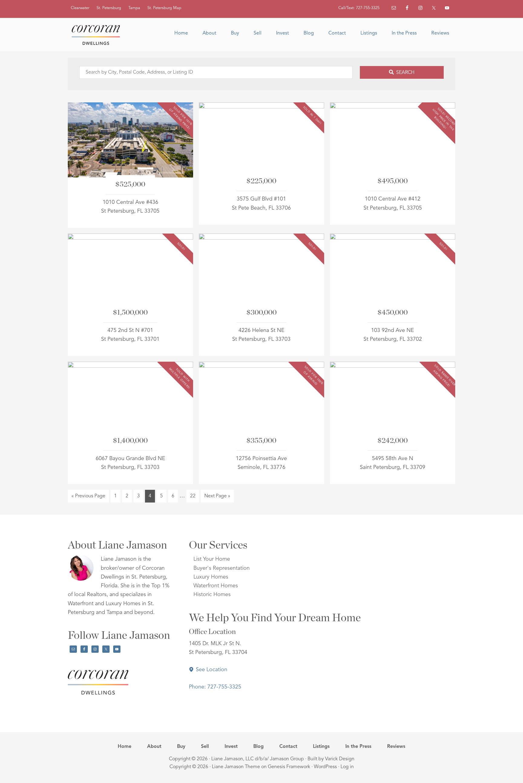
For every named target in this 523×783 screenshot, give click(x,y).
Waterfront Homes (215, 586)
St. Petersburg (109, 8)
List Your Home (211, 559)
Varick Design (339, 759)
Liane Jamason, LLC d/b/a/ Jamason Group (257, 759)
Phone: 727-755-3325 (215, 687)
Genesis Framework (289, 767)
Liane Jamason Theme (236, 767)
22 (194, 496)
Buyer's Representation (221, 568)
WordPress (325, 767)
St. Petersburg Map (164, 8)
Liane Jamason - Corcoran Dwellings (98, 34)
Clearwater (80, 8)
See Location (210, 669)
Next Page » (217, 498)
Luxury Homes (210, 577)
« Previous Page (88, 498)
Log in (347, 767)
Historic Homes (212, 594)
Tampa (134, 8)
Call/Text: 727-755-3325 (359, 8)
